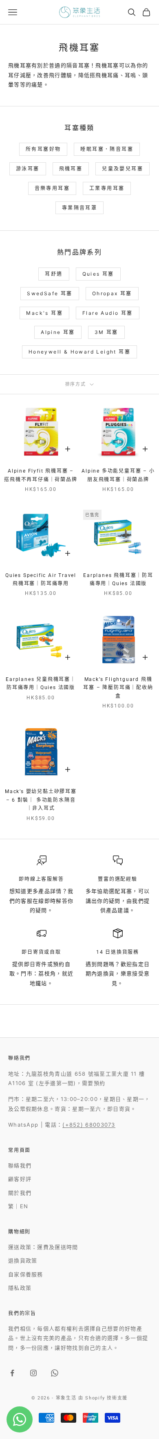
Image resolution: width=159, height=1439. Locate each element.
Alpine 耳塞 (58, 332)
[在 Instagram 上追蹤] (33, 1373)
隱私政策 (19, 1287)
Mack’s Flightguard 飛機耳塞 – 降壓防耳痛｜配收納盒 (118, 687)
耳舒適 (53, 274)
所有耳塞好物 (43, 149)
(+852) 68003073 (88, 1124)
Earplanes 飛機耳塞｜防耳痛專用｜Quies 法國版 (118, 579)
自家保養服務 (25, 1274)
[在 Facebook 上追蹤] (12, 1373)
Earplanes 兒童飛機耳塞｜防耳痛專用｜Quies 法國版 (41, 683)
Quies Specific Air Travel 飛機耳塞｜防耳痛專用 (40, 579)
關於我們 (19, 1192)
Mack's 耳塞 (44, 313)
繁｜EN (18, 1206)
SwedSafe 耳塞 (49, 293)
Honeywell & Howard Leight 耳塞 (79, 352)
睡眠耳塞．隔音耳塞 (106, 149)
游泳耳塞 (28, 169)
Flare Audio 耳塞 (107, 313)
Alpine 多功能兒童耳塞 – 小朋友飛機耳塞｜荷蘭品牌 (118, 475)
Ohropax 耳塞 (112, 293)
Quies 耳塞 (98, 274)
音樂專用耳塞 (52, 188)
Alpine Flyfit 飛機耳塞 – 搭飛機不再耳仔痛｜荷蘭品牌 (40, 475)
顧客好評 (19, 1179)
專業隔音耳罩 (79, 208)
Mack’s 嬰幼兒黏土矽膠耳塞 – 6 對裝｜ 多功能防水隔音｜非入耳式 (41, 800)
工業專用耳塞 (106, 188)
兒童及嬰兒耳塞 (122, 169)
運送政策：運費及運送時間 (43, 1247)
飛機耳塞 (71, 169)
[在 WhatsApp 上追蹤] (55, 1373)
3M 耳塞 (106, 332)
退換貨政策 (23, 1260)
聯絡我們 (19, 1165)
